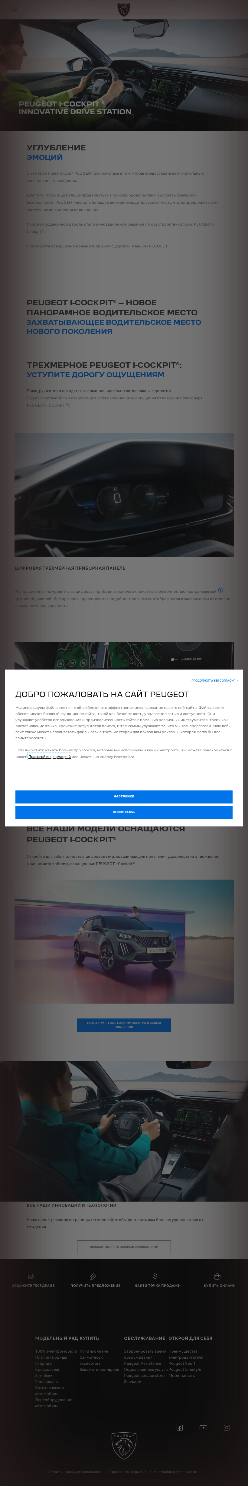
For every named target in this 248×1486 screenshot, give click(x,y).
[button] (214, 681)
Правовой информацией (49, 756)
